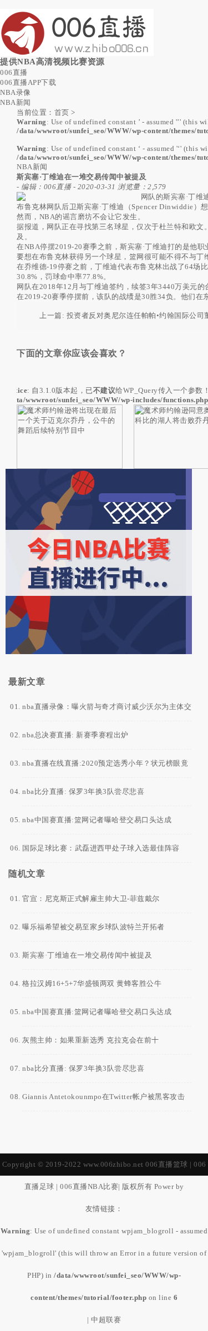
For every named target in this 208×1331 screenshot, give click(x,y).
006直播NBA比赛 (89, 1186)
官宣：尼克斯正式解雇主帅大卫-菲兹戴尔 (91, 898)
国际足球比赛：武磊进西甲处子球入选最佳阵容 (101, 848)
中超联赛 (106, 1319)
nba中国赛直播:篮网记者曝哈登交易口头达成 (96, 820)
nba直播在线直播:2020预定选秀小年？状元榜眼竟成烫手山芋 (105, 768)
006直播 (14, 72)
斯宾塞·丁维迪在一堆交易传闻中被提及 (87, 955)
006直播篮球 (166, 1164)
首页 (61, 112)
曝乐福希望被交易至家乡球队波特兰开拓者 (93, 927)
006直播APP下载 (28, 82)
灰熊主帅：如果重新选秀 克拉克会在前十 (90, 1040)
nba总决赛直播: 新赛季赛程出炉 (75, 735)
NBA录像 (15, 92)
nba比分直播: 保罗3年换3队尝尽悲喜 (83, 791)
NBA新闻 (15, 102)
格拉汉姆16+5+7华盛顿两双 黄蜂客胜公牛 (91, 983)
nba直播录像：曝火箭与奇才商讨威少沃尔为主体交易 (106, 711)
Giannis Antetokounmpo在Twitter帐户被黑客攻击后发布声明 (103, 1101)
